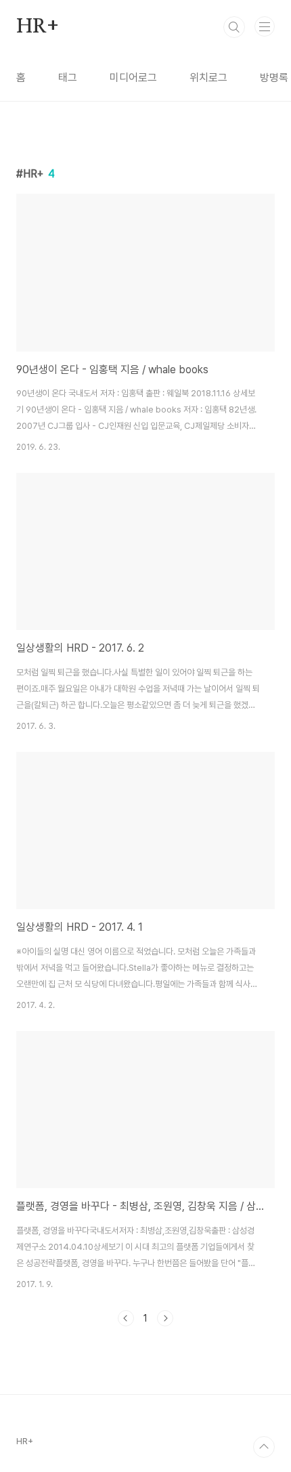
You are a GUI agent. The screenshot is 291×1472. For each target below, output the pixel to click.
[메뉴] (264, 26)
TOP (264, 1447)
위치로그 (208, 77)
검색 (234, 27)
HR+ (37, 27)
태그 (67, 77)
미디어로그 (133, 77)
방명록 (274, 77)
